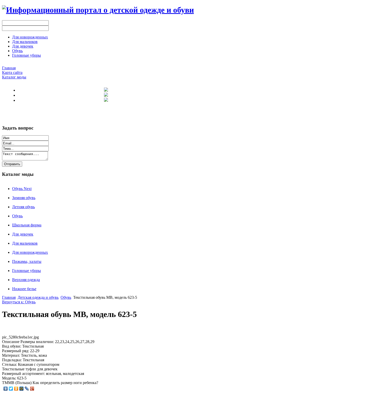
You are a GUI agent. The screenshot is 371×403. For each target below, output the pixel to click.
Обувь (17, 216)
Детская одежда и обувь (38, 297)
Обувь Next (22, 188)
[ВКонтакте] (5, 388)
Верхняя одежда (26, 280)
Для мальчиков (25, 243)
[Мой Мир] (21, 388)
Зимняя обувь (23, 198)
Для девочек (22, 234)
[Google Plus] (32, 388)
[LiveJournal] (27, 388)
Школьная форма (26, 225)
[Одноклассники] (16, 388)
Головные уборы (26, 270)
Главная (9, 297)
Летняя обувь (23, 207)
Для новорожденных (30, 252)
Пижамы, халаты (26, 261)
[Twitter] (11, 388)
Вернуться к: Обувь (19, 302)
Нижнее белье (24, 289)
